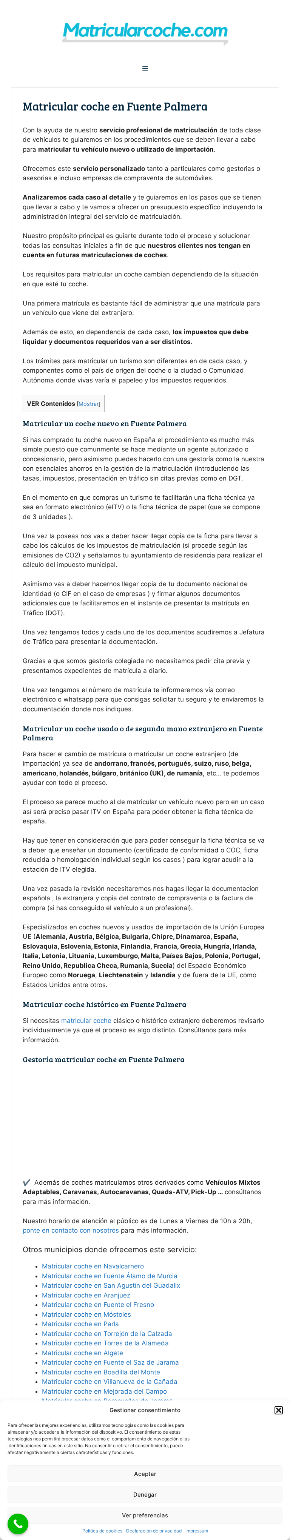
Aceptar (145, 1473)
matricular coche (86, 1020)
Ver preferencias (145, 1515)
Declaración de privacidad (154, 1531)
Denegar (145, 1494)
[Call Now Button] (18, 1524)
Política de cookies (102, 1531)
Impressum (196, 1531)
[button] (278, 1410)
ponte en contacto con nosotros (71, 1230)
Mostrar (89, 404)
